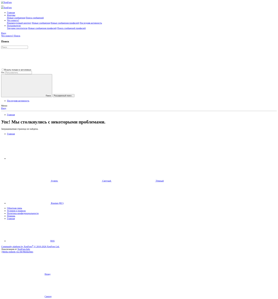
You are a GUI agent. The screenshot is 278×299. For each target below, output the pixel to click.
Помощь (11, 216)
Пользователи (14, 25)
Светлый (107, 181)
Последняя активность (91, 23)
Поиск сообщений (35, 18)
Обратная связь (14, 208)
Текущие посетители (17, 28)
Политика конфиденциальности (23, 213)
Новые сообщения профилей (65, 23)
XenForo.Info (23, 249)
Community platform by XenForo (30, 246)
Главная (11, 12)
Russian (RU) (57, 203)
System (54, 181)
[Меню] (2, 5)
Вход (3, 108)
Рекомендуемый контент (19, 23)
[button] (53, 69)
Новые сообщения (16, 18)
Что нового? (13, 20)
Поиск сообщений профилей (71, 28)
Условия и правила (16, 210)
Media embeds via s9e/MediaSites (17, 252)
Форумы (11, 15)
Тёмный (159, 181)
